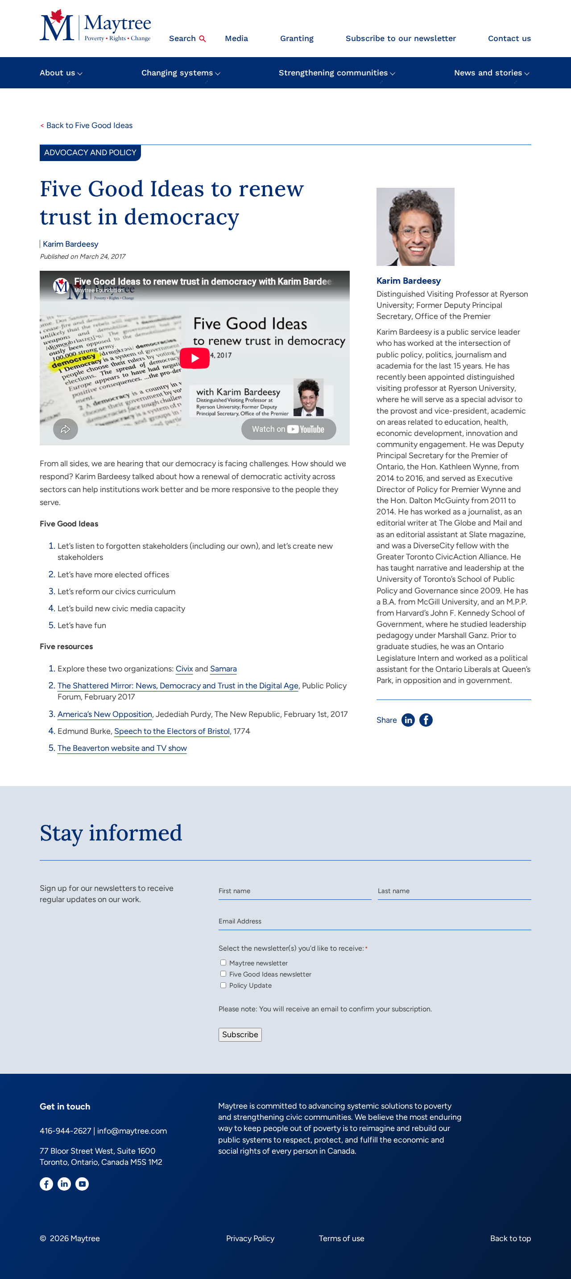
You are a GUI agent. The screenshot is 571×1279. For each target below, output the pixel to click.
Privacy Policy (250, 1238)
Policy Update (250, 985)
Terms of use (341, 1238)
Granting (297, 38)
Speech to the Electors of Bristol (172, 731)
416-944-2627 (65, 1131)
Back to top (510, 1238)
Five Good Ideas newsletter (270, 974)
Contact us (509, 38)
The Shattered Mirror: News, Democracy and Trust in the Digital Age (178, 686)
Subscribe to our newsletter (401, 38)
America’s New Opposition (105, 714)
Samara (223, 669)
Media (236, 38)
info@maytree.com (132, 1131)
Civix (184, 669)
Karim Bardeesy (71, 244)
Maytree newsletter (258, 963)
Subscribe (240, 1034)
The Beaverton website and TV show (122, 748)
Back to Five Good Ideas (86, 125)
